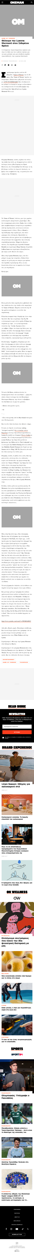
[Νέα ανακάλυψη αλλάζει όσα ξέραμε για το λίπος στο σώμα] (17, 961)
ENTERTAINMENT (8, 659)
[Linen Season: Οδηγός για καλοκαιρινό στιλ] (17, 767)
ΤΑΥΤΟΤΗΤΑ (17, 1213)
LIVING (4, 1005)
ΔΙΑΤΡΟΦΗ (5, 1037)
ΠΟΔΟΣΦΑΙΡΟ (6, 1093)
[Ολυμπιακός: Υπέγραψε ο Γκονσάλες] (17, 1076)
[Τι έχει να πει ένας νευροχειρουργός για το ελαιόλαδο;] (17, 1025)
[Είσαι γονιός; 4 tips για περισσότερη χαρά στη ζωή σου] (17, 993)
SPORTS (17, 1049)
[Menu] (2, 2)
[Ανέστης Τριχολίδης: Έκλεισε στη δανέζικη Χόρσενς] (17, 1147)
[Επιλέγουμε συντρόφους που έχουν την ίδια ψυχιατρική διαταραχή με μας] (17, 919)
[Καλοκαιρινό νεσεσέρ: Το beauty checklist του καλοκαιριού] (17, 804)
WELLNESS (5, 973)
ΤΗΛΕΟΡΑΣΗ (24, 662)
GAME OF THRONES (8, 38)
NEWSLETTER (17, 1234)
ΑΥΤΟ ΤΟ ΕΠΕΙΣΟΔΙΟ (11, 82)
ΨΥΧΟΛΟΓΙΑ (6, 935)
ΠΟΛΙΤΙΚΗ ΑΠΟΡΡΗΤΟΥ (17, 1224)
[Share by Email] (15, 65)
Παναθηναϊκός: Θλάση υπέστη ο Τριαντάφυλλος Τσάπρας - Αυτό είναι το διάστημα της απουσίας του (17, 1130)
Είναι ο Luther (26, 435)
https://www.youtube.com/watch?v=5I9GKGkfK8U (16, 621)
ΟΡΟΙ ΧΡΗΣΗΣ (17, 1220)
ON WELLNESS (17, 892)
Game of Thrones (19, 75)
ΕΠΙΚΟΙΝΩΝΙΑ (17, 1209)
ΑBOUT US (17, 1217)
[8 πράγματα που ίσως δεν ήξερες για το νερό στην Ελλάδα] (17, 870)
